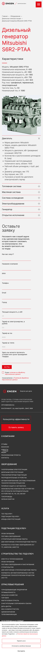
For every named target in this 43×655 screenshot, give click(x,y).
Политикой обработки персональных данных (15, 378)
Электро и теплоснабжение (12, 559)
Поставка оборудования (10, 536)
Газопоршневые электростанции (14, 469)
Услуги (5, 508)
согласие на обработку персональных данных (15, 373)
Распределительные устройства (14, 477)
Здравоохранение (8, 612)
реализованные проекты (10, 455)
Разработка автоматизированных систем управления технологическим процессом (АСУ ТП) (17, 575)
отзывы (4, 444)
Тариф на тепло (8, 343)
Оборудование (15, 16)
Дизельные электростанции (11, 18)
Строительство (7, 567)
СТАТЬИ (5, 451)
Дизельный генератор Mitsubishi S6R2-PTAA (17, 21)
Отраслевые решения (12, 584)
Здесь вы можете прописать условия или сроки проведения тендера (14, 354)
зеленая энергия (7, 499)
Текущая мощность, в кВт (12, 312)
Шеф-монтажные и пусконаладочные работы (18, 570)
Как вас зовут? (8, 254)
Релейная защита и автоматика (13, 486)
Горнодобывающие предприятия (14, 589)
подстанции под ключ (10, 516)
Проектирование (7, 562)
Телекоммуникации (9, 614)
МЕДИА (3, 452)
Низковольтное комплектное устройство (17, 489)
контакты (5, 458)
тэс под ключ (6, 514)
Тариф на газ (7, 333)
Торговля (5, 598)
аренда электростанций (10, 519)
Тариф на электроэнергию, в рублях (13, 323)
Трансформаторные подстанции (14, 475)
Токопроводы (6, 496)
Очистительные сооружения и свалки (16, 603)
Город (4, 302)
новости (4, 449)
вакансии (5, 447)
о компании (7, 436)
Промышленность (8, 592)
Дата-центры (6, 606)
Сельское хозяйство (9, 595)
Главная (5, 16)
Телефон (5, 283)
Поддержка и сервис (12, 621)
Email (4, 293)
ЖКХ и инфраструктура (10, 609)
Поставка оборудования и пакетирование (17, 564)
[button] (16, 427)
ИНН (4, 273)
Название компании (10, 264)
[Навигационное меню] (38, 4)
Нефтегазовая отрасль (10, 600)
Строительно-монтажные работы (14, 539)
